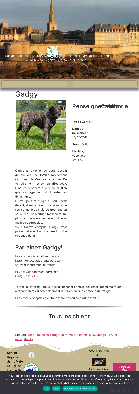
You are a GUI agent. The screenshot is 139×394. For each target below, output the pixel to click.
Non (56, 388)
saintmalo (83, 335)
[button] (70, 84)
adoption (34, 335)
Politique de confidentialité (80, 388)
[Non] (133, 382)
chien (45, 335)
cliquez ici (32, 276)
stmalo (28, 339)
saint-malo (68, 335)
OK (47, 388)
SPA (110, 335)
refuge (54, 335)
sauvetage (99, 335)
